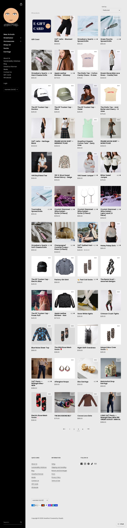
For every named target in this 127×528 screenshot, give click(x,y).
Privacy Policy (56, 477)
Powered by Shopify (56, 518)
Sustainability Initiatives (39, 467)
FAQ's (53, 474)
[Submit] (21, 522)
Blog (32, 471)
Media (33, 477)
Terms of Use (56, 481)
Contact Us (35, 481)
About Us (34, 464)
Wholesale (34, 487)
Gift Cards (34, 484)
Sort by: (104, 6)
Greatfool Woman (37, 474)
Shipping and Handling (59, 467)
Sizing (53, 464)
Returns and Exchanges (59, 471)
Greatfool (46, 518)
